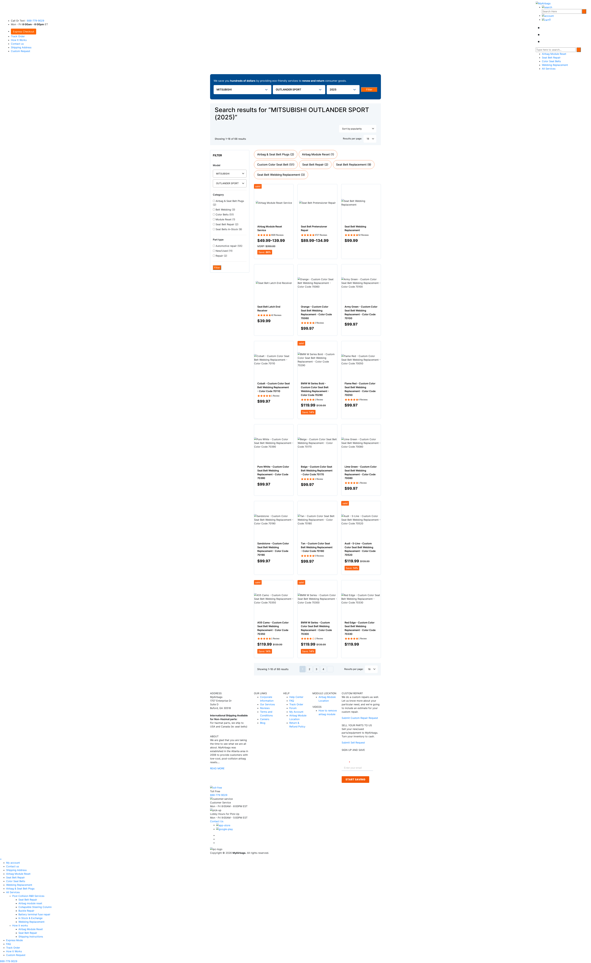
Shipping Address (21, 47)
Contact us (17, 43)
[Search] (584, 11)
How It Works (19, 40)
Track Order (18, 36)
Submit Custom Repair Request (360, 717)
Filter (369, 89)
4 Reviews (363, 399)
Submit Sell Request (353, 742)
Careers (264, 719)
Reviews (265, 708)
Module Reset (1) (225, 219)
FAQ (291, 700)
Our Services (267, 704)
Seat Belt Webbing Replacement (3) (281, 174)
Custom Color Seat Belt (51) (275, 164)
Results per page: (352, 138)
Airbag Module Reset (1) (318, 154)
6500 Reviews (277, 235)
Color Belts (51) (224, 214)
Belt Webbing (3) (225, 209)
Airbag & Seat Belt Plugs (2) (228, 202)
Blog (262, 722)
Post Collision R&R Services (28, 895)
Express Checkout (23, 31)
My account (13, 862)
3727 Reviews (321, 235)
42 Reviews (276, 315)
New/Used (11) (224, 250)
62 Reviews (363, 235)
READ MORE (217, 768)
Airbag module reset (30, 903)
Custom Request (20, 51)
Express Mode (14, 940)
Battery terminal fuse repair (34, 914)
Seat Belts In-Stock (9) (228, 229)
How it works (20, 925)
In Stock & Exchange (30, 918)
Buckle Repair (26, 910)
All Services (548, 68)
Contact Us (216, 821)
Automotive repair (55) (228, 245)
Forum (293, 708)
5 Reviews (319, 556)
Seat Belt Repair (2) (226, 224)
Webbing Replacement (555, 64)
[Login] (548, 15)
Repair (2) (221, 255)
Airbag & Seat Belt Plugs (20, 888)
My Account (296, 711)
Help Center (296, 697)
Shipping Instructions (30, 936)
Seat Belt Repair (551, 57)
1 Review (275, 396)
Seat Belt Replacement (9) (353, 164)
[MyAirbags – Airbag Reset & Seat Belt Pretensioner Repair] (543, 3)
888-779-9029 (35, 20)
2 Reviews (319, 323)
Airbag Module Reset (554, 53)
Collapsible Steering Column (35, 907)
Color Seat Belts (551, 61)
